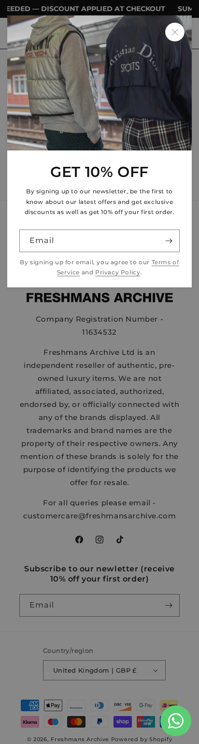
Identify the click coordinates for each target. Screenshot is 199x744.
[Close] (175, 32)
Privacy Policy (117, 272)
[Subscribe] (168, 241)
